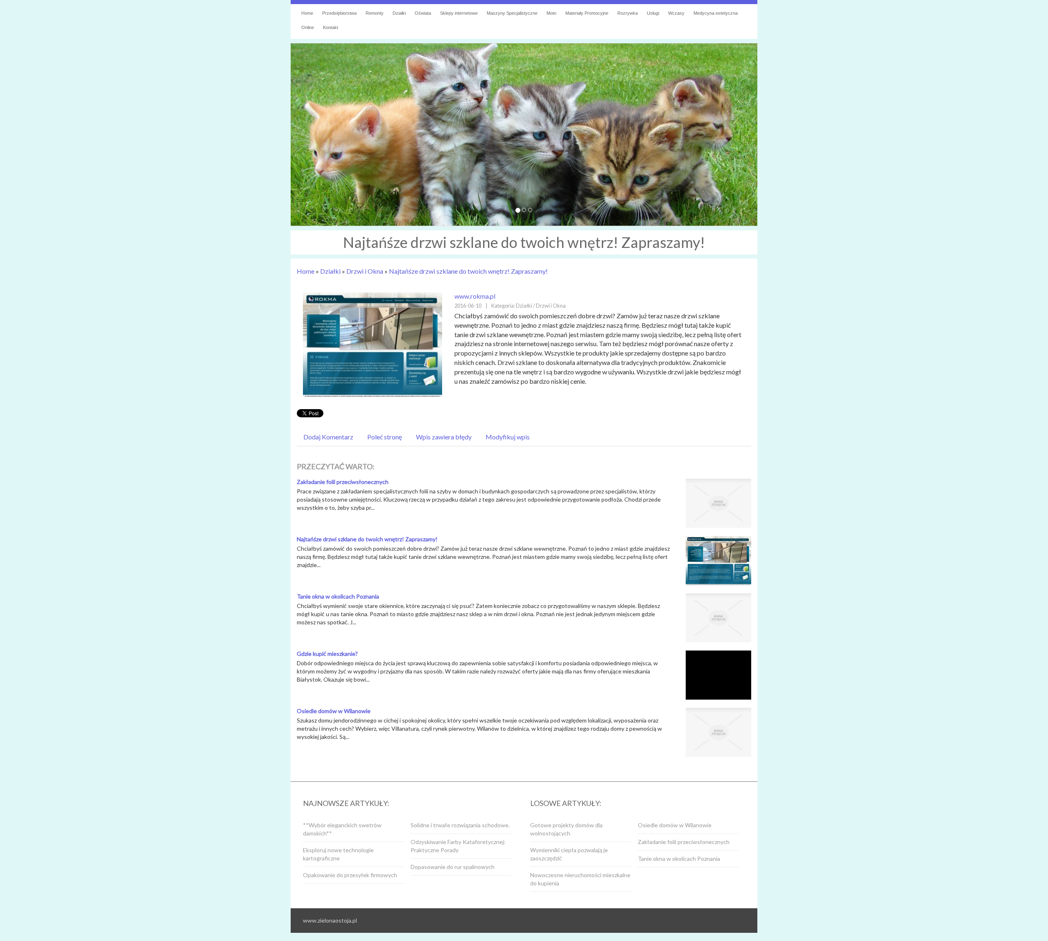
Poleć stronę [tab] (384, 437)
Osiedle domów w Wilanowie (333, 710)
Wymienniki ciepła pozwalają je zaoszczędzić (569, 854)
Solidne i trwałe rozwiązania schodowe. (460, 825)
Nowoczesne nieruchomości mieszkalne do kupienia (580, 879)
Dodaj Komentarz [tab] (328, 437)
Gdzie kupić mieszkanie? (327, 653)
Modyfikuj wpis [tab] (508, 437)
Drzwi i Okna (364, 271)
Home (305, 271)
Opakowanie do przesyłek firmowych (350, 874)
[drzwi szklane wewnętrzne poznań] (372, 344)
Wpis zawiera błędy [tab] (444, 437)
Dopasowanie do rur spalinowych (453, 866)
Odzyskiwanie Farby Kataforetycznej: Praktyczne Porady (458, 845)
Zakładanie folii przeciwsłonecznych (342, 481)
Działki (330, 271)
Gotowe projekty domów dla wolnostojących (566, 829)
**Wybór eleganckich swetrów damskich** (342, 829)
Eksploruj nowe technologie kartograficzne (338, 854)
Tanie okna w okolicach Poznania (338, 596)
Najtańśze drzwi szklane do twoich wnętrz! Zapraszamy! (468, 271)
